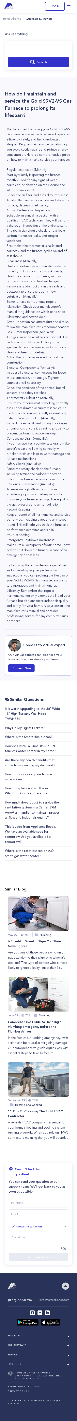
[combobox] (38, 49)
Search (42, 62)
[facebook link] (32, 1312)
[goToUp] (65, 1286)
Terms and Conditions (24, 1386)
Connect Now (21, 668)
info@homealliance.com (54, 1300)
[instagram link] (40, 1312)
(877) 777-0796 (20, 1300)
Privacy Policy (18, 1391)
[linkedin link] (47, 1312)
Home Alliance (12, 18)
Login (55, 6)
